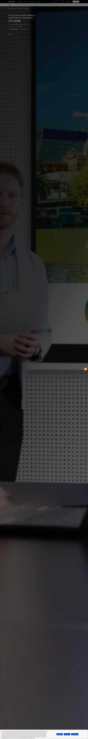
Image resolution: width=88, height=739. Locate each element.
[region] (44, 734)
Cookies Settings (60, 734)
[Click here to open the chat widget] (85, 369)
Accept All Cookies (75, 734)
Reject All (67, 734)
